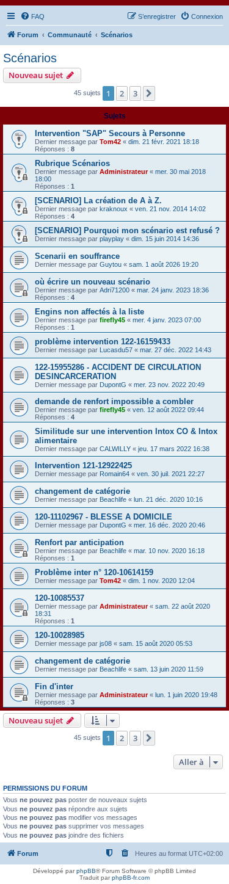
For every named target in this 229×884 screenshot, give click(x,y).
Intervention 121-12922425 (83, 465)
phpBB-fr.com (131, 877)
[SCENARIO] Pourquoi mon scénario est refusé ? (127, 230)
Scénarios (30, 58)
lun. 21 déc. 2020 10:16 (168, 499)
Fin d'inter (54, 686)
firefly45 (112, 320)
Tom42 (110, 141)
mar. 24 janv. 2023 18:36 (173, 290)
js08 (106, 643)
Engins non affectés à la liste (89, 311)
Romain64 (114, 473)
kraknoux (114, 208)
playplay (112, 238)
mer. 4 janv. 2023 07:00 (167, 320)
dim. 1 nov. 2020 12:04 (161, 580)
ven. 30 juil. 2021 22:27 (171, 473)
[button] (149, 93)
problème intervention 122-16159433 (102, 341)
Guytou (111, 264)
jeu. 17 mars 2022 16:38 (173, 448)
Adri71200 (114, 290)
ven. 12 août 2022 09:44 (168, 409)
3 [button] (135, 93)
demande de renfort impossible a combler (114, 401)
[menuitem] (32, 16)
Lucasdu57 (116, 349)
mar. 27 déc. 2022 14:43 (175, 349)
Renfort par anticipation (79, 542)
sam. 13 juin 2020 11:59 (168, 669)
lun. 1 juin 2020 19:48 (186, 694)
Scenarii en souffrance (77, 256)
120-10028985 (59, 635)
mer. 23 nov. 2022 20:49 (169, 384)
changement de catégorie (82, 491)
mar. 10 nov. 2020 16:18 (169, 550)
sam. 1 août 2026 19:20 (163, 264)
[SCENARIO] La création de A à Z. (98, 200)
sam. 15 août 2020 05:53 (155, 643)
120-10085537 (59, 598)
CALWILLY (115, 448)
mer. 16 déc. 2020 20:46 (169, 525)
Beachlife (113, 499)
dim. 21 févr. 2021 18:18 (163, 141)
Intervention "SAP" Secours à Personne (110, 133)
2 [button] (122, 93)
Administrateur (124, 171)
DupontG (113, 384)
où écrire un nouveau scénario (92, 281)
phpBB (86, 871)
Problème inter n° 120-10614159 (94, 572)
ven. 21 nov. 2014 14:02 (170, 208)
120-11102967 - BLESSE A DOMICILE (103, 516)
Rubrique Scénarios (72, 163)
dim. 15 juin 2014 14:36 (165, 238)
